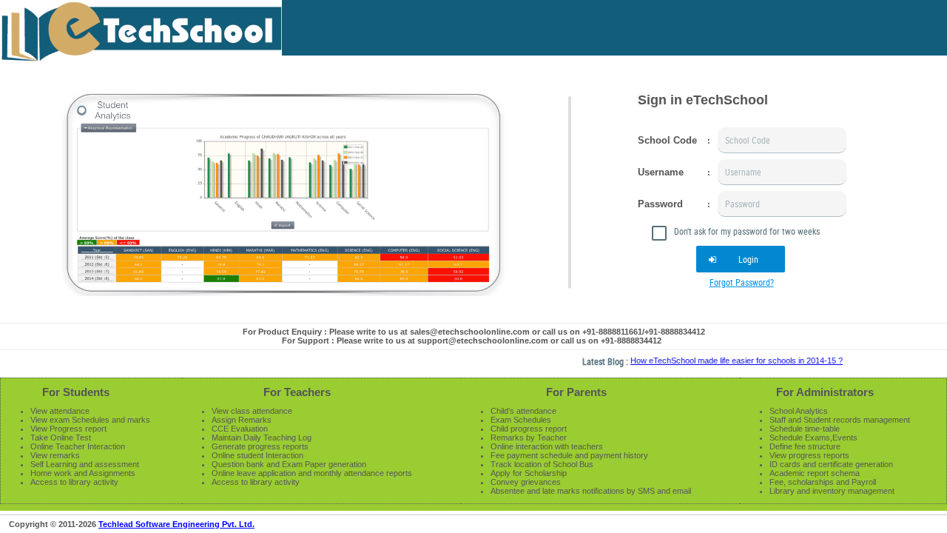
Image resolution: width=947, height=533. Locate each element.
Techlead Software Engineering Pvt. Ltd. (176, 524)
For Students (75, 392)
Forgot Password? (742, 282)
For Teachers (297, 392)
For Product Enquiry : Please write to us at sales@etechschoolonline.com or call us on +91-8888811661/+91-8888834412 (474, 331)
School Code (667, 140)
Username (661, 172)
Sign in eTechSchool (703, 100)
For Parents (576, 392)
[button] (740, 259)
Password (660, 203)
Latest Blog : (598, 361)
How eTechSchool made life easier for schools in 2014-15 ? (728, 360)
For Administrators (825, 392)
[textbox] (782, 140)
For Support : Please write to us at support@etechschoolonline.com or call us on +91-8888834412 (471, 340)
